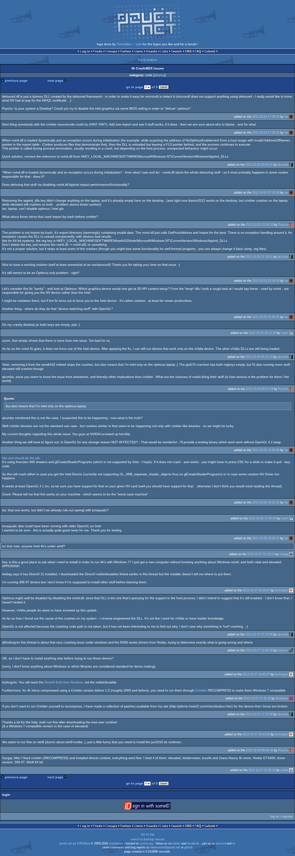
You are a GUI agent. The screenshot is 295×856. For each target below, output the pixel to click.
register (287, 816)
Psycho (283, 224)
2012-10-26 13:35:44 (265, 450)
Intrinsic (283, 650)
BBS (188, 51)
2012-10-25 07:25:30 (265, 192)
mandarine (116, 843)
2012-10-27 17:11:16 (257, 698)
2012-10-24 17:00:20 (265, 116)
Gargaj (284, 554)
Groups (111, 51)
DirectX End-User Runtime (63, 682)
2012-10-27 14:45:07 (256, 674)
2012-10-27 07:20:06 (259, 634)
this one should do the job (21, 458)
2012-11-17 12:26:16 (261, 770)
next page (55, 80)
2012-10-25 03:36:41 (259, 164)
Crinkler (200, 690)
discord (221, 843)
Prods (97, 51)
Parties (125, 51)
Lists (164, 51)
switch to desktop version (147, 839)
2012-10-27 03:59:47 (256, 590)
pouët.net (65, 843)
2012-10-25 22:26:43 (265, 280)
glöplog (159, 75)
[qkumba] (291, 164)
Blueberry (282, 698)
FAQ (198, 51)
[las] (291, 116)
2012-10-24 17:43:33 (265, 132)
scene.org (146, 843)
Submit (209, 51)
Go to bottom (147, 60)
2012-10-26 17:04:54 (262, 518)
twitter (176, 843)
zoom (284, 333)
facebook (193, 843)
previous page (16, 80)
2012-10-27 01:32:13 (260, 554)
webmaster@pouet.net (165, 847)
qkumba (283, 164)
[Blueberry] (291, 698)
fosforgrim (281, 590)
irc (234, 843)
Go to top (147, 834)
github (188, 847)
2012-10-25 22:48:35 (265, 317)
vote (139, 44)
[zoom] (291, 333)
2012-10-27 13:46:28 (259, 650)
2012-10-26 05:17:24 (259, 357)
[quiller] (291, 770)
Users (138, 51)
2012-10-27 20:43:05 (256, 734)
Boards (151, 51)
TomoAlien (124, 44)
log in (274, 816)
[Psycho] (291, 224)
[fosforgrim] (291, 590)
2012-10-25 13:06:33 (259, 224)
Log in (85, 51)
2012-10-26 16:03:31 (265, 502)
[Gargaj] (291, 554)
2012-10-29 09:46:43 (259, 750)
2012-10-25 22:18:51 (259, 256)
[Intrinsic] (291, 650)
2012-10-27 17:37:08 (259, 714)
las (286, 116)
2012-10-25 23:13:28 (262, 333)
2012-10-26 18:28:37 (265, 538)
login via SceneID (155, 806)
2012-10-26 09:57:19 (259, 389)
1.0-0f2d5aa (82, 843)
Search (176, 51)
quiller (284, 770)
